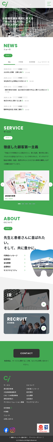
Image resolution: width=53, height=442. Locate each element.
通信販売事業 (8, 389)
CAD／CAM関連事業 (11, 395)
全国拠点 (7, 266)
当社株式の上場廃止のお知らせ (15, 81)
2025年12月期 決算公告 (13, 72)
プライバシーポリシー (35, 437)
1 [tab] (23, 38)
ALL (9, 62)
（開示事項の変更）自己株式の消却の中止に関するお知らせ (25, 90)
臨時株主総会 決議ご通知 (13, 109)
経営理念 (7, 259)
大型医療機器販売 (10, 392)
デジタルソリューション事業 (14, 402)
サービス (7, 385)
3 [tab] (30, 38)
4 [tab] (30, 204)
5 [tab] (33, 204)
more (7, 55)
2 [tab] (26, 38)
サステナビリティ (10, 270)
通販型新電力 (8, 399)
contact (26, 353)
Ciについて (30, 385)
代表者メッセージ (11, 255)
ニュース (7, 415)
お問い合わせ (8, 419)
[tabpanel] (26, 18)
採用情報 (32, 62)
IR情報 (21, 62)
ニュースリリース (43, 62)
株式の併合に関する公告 (12, 100)
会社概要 (7, 263)
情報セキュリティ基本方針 (19, 437)
